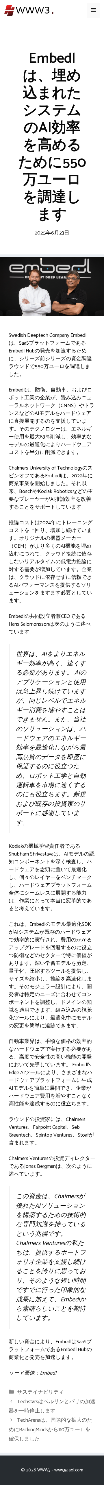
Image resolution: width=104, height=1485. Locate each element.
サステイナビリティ (40, 1392)
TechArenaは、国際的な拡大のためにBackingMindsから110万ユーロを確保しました (50, 1429)
